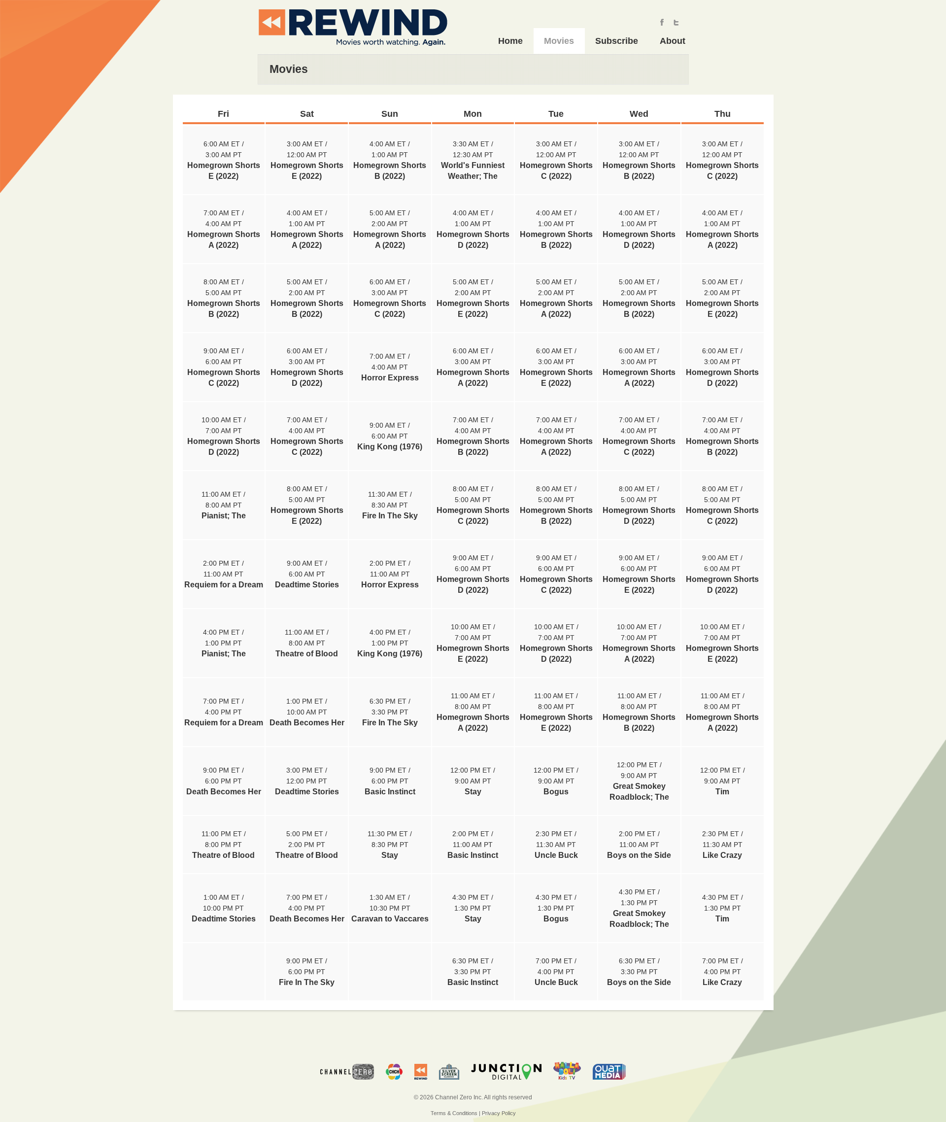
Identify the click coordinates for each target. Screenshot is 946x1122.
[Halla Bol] (567, 1084)
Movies (559, 41)
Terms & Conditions (454, 1113)
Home (510, 41)
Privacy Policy (499, 1113)
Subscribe (616, 41)
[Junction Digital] (506, 1084)
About (672, 41)
